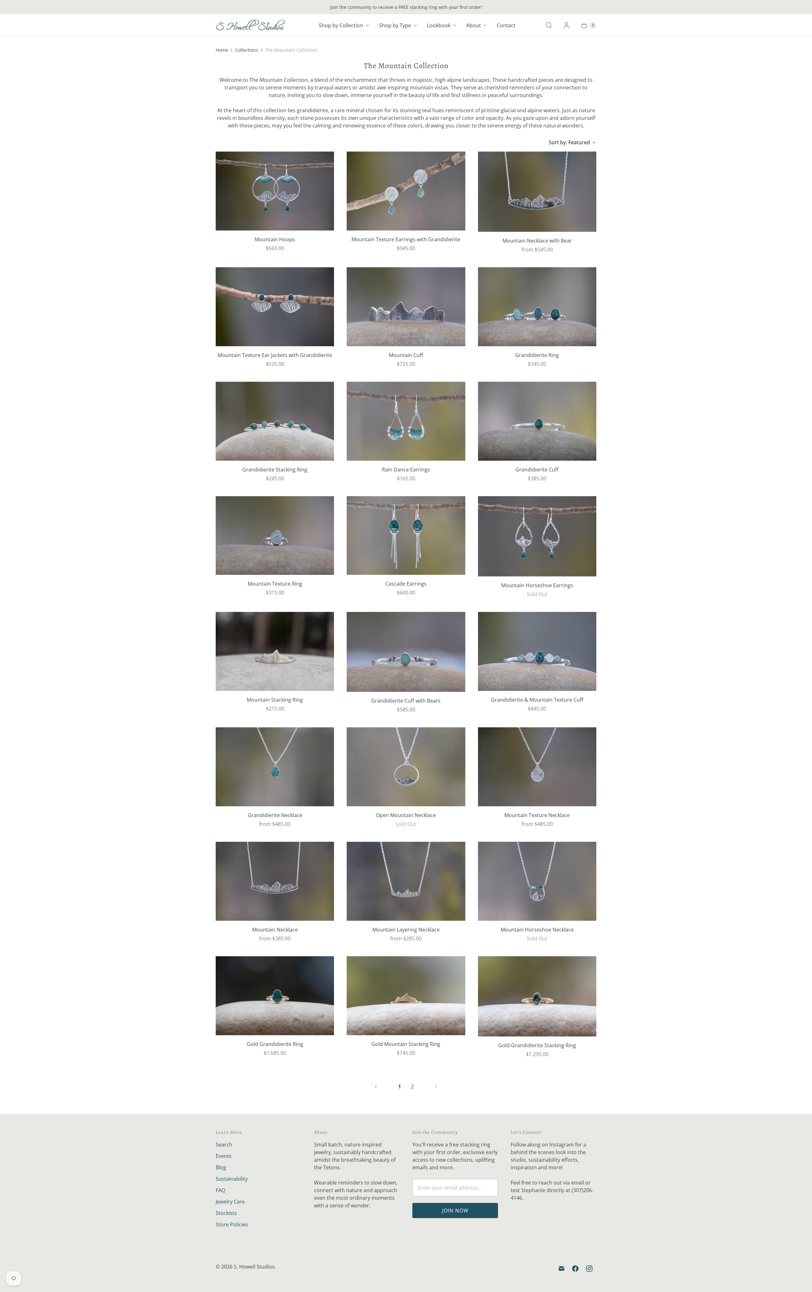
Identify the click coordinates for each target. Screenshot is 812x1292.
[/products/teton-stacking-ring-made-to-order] (275, 651)
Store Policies (232, 1224)
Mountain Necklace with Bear (537, 240)
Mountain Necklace (275, 929)
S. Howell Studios (254, 1266)
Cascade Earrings (406, 583)
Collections (246, 50)
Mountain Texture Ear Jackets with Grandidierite (275, 355)
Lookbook (438, 25)
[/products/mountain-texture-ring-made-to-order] (275, 535)
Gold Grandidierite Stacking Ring (537, 1045)
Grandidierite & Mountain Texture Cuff (537, 699)
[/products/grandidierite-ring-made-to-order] (537, 306)
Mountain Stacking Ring (275, 699)
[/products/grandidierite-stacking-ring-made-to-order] (275, 421)
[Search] (549, 25)
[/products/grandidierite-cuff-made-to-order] (537, 421)
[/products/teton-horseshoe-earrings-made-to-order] (537, 536)
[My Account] (566, 25)
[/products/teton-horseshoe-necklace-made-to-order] (537, 881)
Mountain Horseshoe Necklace (537, 929)
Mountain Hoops (275, 239)
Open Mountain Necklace (406, 815)
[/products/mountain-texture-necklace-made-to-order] (537, 766)
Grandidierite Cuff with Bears (406, 700)
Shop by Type (395, 25)
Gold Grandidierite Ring (275, 1044)
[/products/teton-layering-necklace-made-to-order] (406, 881)
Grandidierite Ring (537, 355)
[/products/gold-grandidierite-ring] (275, 995)
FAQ (220, 1190)
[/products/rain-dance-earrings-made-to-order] (406, 421)
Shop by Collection (341, 25)
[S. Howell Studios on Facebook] (575, 1268)
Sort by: (569, 142)
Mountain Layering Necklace (406, 929)
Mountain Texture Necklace (537, 815)
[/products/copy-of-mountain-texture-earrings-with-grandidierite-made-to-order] (406, 191)
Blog (221, 1167)
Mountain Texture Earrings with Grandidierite (405, 239)
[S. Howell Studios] (250, 25)
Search (224, 1144)
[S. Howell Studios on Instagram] (589, 1268)
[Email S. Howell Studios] (561, 1268)
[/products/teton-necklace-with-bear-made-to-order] (537, 192)
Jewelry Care (230, 1201)
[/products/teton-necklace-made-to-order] (275, 881)
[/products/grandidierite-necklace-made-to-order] (275, 766)
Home (222, 50)
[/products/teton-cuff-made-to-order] (406, 306)
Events (224, 1155)
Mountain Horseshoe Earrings (537, 585)
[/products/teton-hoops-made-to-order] (275, 191)
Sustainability (232, 1178)
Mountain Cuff (406, 355)
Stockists (226, 1213)
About (473, 25)
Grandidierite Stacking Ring (274, 469)
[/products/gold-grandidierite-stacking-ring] (537, 996)
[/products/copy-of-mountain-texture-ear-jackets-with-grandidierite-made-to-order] (275, 306)
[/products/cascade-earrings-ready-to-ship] (406, 535)
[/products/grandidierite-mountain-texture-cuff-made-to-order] (537, 651)
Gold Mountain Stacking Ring (405, 1044)
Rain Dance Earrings (406, 469)
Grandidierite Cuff (537, 469)
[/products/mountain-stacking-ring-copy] (406, 995)
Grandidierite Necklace (275, 815)
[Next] (436, 1087)
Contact (506, 25)
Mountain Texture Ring (275, 583)
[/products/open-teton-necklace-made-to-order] (406, 766)
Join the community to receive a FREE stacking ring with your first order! (406, 7)
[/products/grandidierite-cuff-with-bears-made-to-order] (406, 652)
